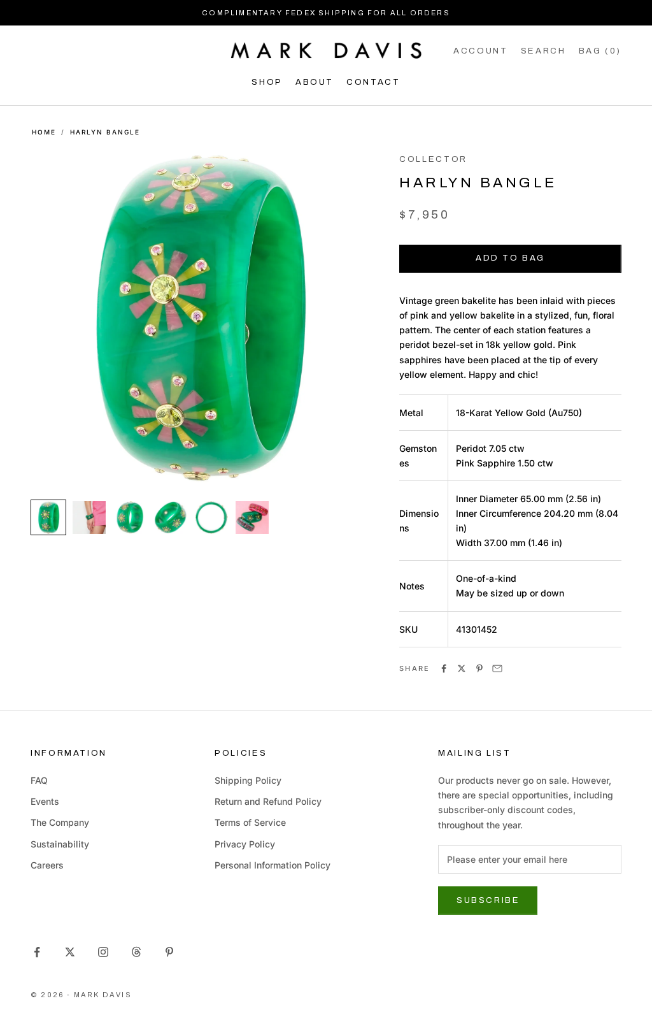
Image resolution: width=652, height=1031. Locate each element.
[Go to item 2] (89, 517)
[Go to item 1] (48, 517)
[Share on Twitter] (462, 668)
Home (44, 132)
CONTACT (373, 82)
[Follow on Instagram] (103, 952)
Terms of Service (250, 822)
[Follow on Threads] (136, 952)
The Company (60, 822)
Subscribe (488, 900)
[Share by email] (497, 668)
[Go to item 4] (170, 517)
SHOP (267, 82)
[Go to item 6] (252, 517)
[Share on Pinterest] (479, 668)
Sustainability (60, 844)
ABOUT (314, 82)
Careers (47, 865)
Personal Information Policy (272, 865)
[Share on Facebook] (444, 668)
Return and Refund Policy (268, 801)
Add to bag (510, 258)
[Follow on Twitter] (70, 952)
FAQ (39, 780)
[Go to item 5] (211, 517)
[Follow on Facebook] (37, 952)
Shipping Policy (248, 780)
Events (45, 801)
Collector (433, 159)
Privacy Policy (245, 844)
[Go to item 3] (130, 517)
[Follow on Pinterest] (169, 952)
